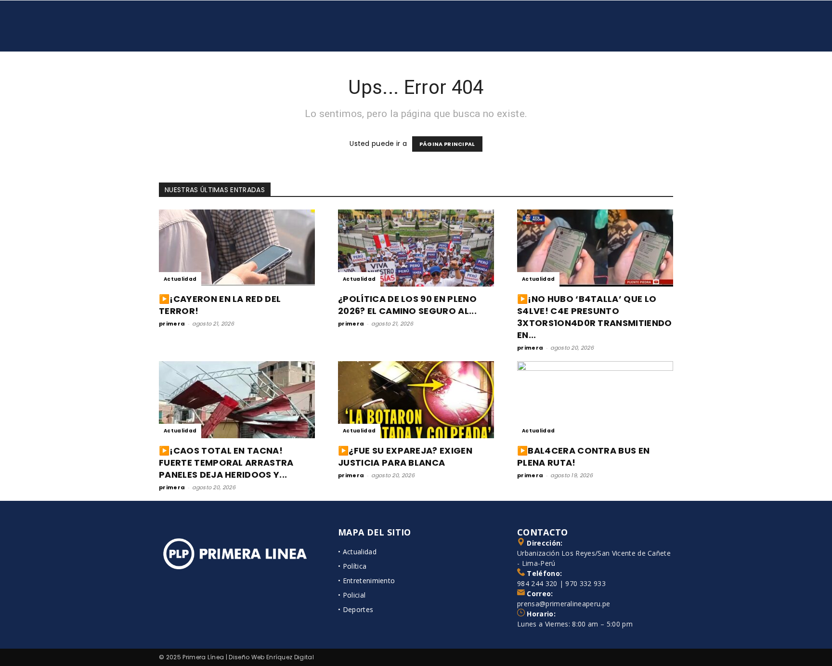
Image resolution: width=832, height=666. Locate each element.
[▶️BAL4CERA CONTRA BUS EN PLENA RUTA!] (595, 399)
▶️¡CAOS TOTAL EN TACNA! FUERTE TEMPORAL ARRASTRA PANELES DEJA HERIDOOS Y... (226, 462)
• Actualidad (357, 551)
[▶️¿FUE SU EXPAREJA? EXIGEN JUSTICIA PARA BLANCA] (416, 399)
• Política (352, 566)
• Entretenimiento (366, 580)
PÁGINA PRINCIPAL (447, 144)
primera (172, 323)
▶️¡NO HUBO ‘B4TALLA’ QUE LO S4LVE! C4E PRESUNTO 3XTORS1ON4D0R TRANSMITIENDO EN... (594, 317)
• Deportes (355, 609)
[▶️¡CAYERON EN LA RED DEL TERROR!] (237, 248)
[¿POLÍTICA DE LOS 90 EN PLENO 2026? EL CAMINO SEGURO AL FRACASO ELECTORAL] (416, 248)
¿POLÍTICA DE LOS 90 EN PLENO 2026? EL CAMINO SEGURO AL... (407, 305)
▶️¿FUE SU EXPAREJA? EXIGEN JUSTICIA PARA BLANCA (405, 456)
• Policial (351, 595)
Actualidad (180, 279)
